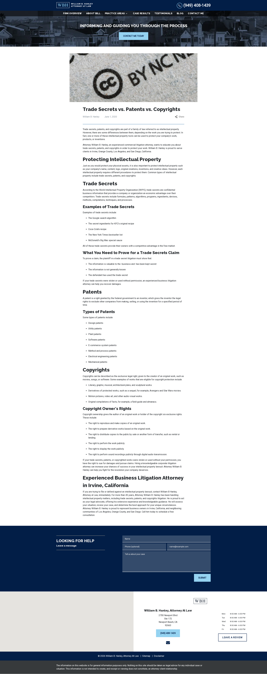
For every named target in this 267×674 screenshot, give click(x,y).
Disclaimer (159, 656)
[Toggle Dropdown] (127, 13)
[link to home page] (74, 5)
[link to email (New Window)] (168, 642)
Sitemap (146, 656)
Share (181, 116)
